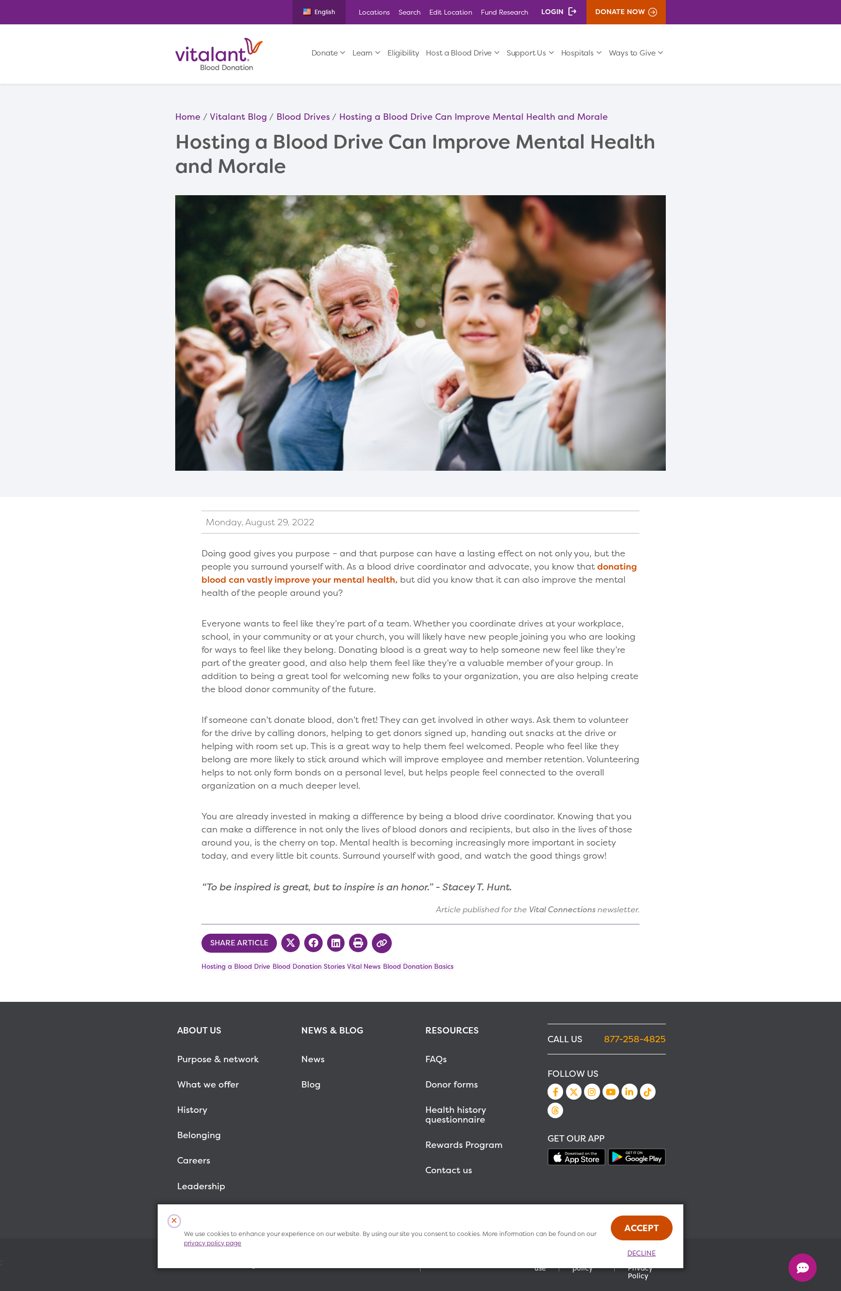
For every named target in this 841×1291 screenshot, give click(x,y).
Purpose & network (218, 1059)
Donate (324, 53)
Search (409, 12)
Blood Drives (303, 117)
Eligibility (403, 53)
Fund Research (504, 12)
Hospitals (577, 53)
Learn (362, 53)
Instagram (592, 1091)
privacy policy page (212, 1243)
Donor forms (451, 1084)
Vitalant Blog (238, 117)
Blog (311, 1084)
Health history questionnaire (455, 1114)
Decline (641, 1253)
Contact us (448, 1170)
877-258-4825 (635, 1039)
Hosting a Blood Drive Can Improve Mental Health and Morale (473, 117)
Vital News (364, 966)
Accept (641, 1228)
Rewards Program (464, 1145)
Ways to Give (632, 53)
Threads (555, 1110)
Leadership (201, 1186)
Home (188, 117)
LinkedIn (629, 1091)
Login (552, 12)
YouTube (611, 1091)
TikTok (648, 1091)
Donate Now (620, 12)
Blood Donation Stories (309, 966)
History (192, 1110)
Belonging (199, 1135)
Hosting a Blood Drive (235, 966)
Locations (374, 12)
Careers (193, 1160)
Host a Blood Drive (459, 53)
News (313, 1059)
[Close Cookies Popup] (174, 1221)
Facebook (555, 1091)
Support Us (526, 53)
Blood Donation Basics (418, 966)
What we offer (208, 1084)
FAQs (436, 1059)
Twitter (574, 1091)
